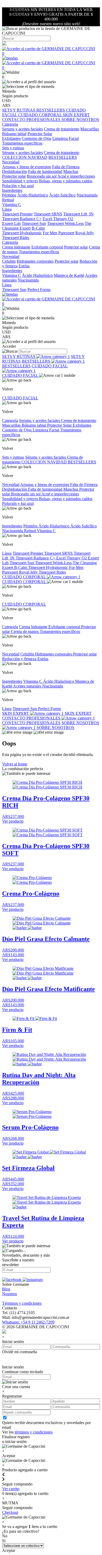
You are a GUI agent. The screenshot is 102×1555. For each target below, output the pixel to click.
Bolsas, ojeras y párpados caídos (65, 181)
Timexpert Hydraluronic (22, 233)
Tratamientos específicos (22, 143)
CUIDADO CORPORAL (40, 115)
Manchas (70, 171)
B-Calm (38, 228)
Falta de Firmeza (66, 167)
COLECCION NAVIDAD (24, 157)
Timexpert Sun (34, 223)
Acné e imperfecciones (76, 176)
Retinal (8, 200)
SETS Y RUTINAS (19, 110)
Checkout (10, 1512)
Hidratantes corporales (35, 261)
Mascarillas (89, 129)
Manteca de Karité (69, 275)
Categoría (10, 420)
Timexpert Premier (17, 214)
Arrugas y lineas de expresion (26, 167)
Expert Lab (11, 223)
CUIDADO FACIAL (50, 366)
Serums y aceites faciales (22, 129)
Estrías (24, 266)
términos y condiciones (34, 1432)
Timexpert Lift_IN (78, 214)
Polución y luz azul (18, 185)
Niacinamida (87, 195)
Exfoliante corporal (47, 247)
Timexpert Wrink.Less (65, 223)
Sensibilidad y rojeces (20, 181)
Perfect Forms (38, 289)
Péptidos (9, 195)
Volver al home (14, 764)
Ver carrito (10, 1489)
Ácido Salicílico (62, 195)
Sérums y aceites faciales (22, 152)
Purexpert (66, 233)
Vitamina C (11, 204)
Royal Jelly (84, 233)
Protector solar (14, 176)
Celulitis (9, 261)
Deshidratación (14, 171)
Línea (7, 553)
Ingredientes (12, 526)
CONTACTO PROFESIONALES (31, 119)
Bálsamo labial (14, 133)
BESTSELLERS (51, 110)
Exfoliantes (11, 138)
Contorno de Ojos (36, 138)
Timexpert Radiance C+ (22, 218)
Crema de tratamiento (61, 129)
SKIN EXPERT (76, 115)
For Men (50, 233)
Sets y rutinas (13, 457)
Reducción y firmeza (19, 659)
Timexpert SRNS (48, 214)
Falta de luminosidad (45, 171)
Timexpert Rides (15, 237)
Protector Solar (39, 133)
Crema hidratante (16, 247)
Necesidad (10, 484)
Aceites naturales (27, 686)
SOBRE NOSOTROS (80, 119)
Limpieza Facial (65, 138)
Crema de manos (25, 631)
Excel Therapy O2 (58, 218)
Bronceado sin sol (41, 176)
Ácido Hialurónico (32, 195)
